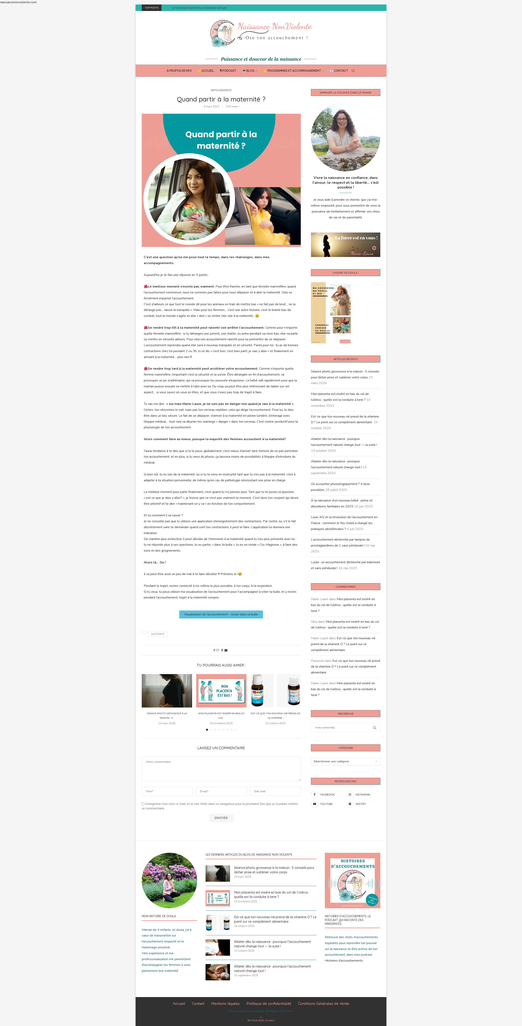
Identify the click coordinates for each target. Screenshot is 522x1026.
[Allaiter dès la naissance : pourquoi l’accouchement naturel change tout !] (218, 972)
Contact (198, 1003)
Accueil (179, 1003)
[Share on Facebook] (222, 650)
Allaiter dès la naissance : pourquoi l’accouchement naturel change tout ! (272, 968)
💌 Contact (339, 70)
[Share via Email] (226, 650)
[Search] (353, 71)
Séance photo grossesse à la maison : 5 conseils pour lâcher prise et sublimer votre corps (274, 870)
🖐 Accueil (206, 70)
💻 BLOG (248, 70)
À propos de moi (179, 70)
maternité (157, 634)
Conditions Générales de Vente (323, 1003)
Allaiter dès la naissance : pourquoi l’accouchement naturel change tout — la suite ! (272, 944)
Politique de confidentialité (269, 1003)
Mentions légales (225, 1003)
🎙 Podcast (228, 70)
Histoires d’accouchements (344, 960)
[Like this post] (217, 650)
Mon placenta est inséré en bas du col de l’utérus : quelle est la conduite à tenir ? (343, 605)
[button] (164, 7)
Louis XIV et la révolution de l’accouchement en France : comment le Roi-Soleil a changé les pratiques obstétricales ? (344, 523)
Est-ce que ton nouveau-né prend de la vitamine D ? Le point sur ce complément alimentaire (343, 644)
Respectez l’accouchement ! (191, 7)
